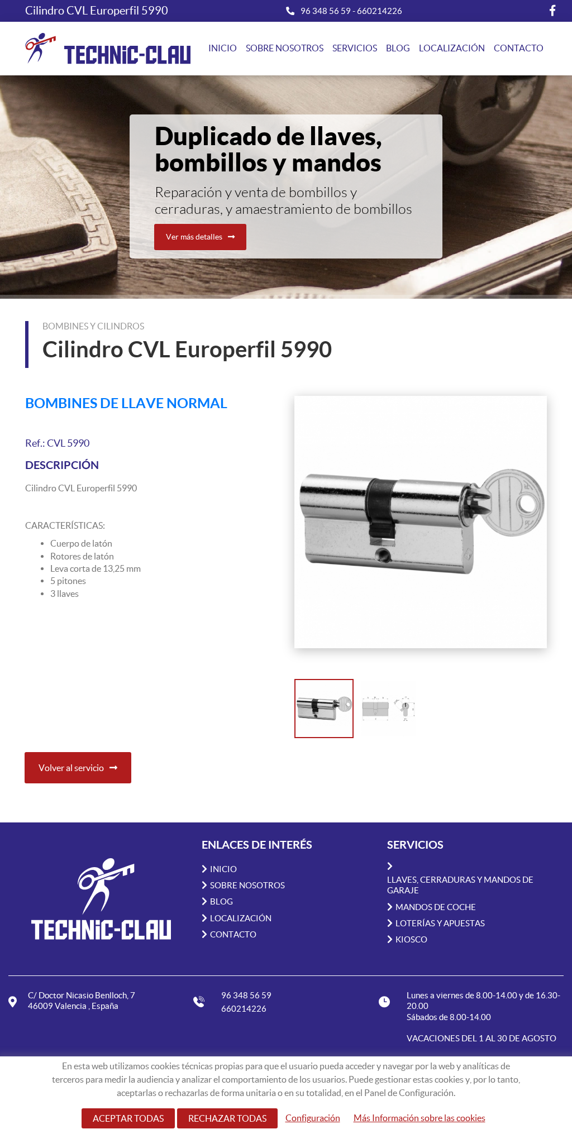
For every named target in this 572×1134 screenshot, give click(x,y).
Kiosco (411, 939)
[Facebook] (552, 10)
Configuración (312, 1118)
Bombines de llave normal (126, 402)
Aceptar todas (128, 1118)
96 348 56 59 (326, 11)
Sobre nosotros (284, 48)
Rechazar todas (227, 1118)
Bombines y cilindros (93, 326)
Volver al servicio (71, 768)
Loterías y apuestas (440, 923)
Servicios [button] (354, 48)
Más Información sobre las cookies (419, 1118)
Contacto (519, 48)
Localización (452, 48)
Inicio (222, 48)
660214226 (379, 11)
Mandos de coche (435, 907)
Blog (398, 48)
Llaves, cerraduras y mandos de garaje (460, 885)
